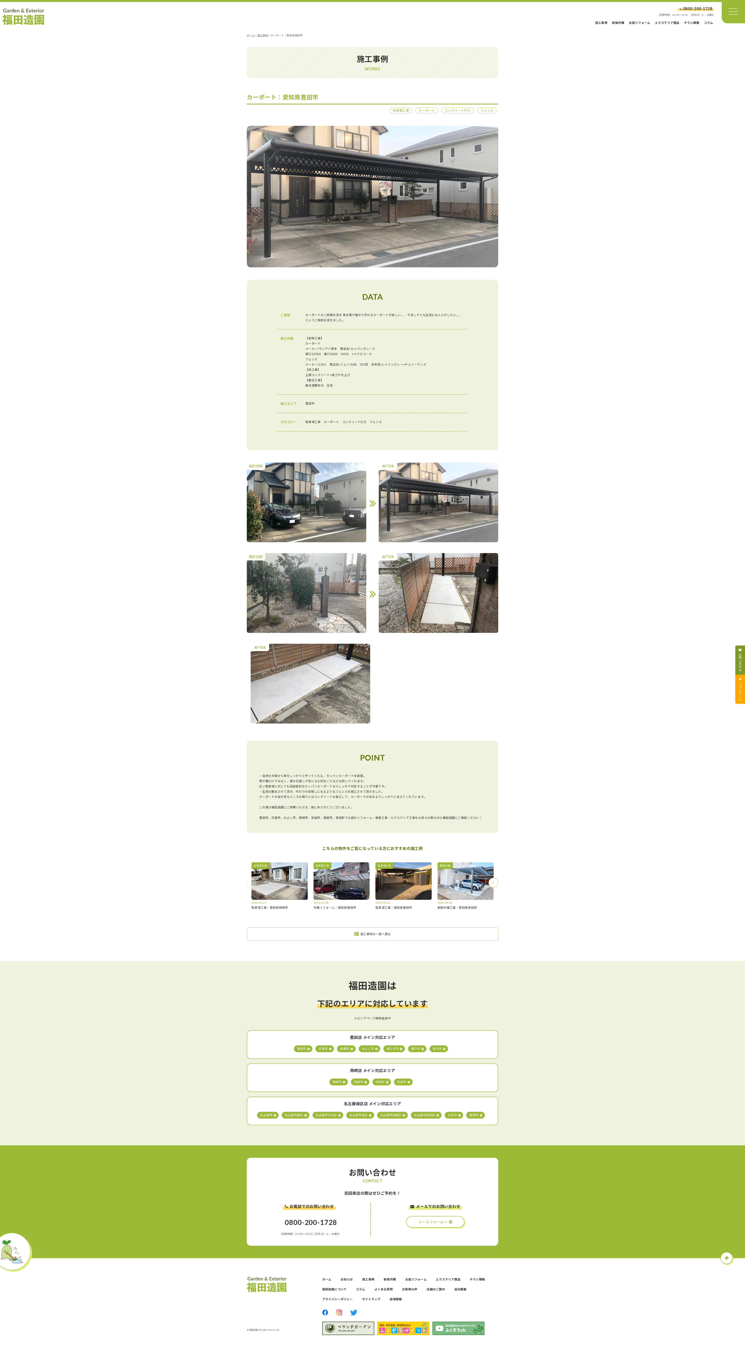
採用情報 (396, 1299)
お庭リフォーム (639, 22)
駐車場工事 (401, 110)
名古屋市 (266, 1115)
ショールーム (740, 691)
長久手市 (392, 1048)
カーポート (427, 110)
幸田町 (380, 1082)
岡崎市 (337, 1082)
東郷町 (344, 1048)
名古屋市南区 (358, 1115)
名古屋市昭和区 (424, 1115)
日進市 (323, 1048)
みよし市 (368, 1048)
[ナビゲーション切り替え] (733, 11)
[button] (493, 883)
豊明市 (473, 1115)
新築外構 (618, 22)
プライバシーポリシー (337, 1299)
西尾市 (358, 1082)
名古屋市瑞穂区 (391, 1115)
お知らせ (347, 1279)
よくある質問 (383, 1289)
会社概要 (460, 1289)
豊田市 (301, 1048)
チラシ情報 (691, 22)
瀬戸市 (415, 1048)
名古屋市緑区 (294, 1115)
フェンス (486, 110)
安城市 (401, 1082)
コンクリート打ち (458, 110)
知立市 (437, 1048)
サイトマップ (371, 1299)
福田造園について (334, 1289)
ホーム (251, 35)
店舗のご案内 (436, 1289)
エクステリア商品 (667, 22)
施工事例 (601, 22)
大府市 (452, 1115)
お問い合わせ (740, 662)
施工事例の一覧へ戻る (375, 934)
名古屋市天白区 (326, 1115)
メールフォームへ (432, 1222)
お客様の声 (410, 1289)
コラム (708, 22)
